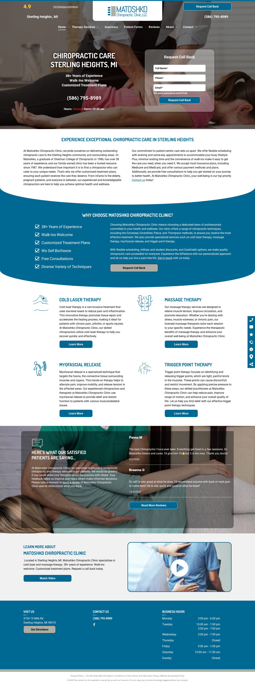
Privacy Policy (77, 675)
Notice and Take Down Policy (145, 675)
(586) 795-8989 (216, 17)
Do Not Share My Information (100, 675)
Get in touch (165, 258)
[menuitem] (62, 27)
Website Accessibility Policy (172, 675)
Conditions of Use (123, 675)
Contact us (138, 180)
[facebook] (94, 625)
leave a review (71, 482)
